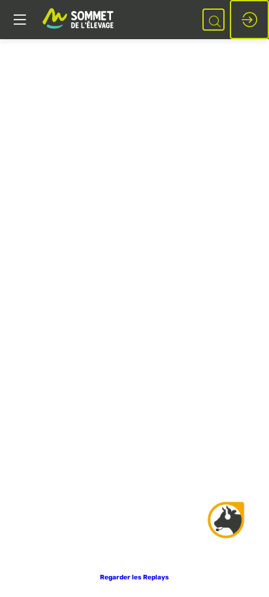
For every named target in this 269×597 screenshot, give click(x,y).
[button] (134, 577)
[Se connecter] (249, 19)
